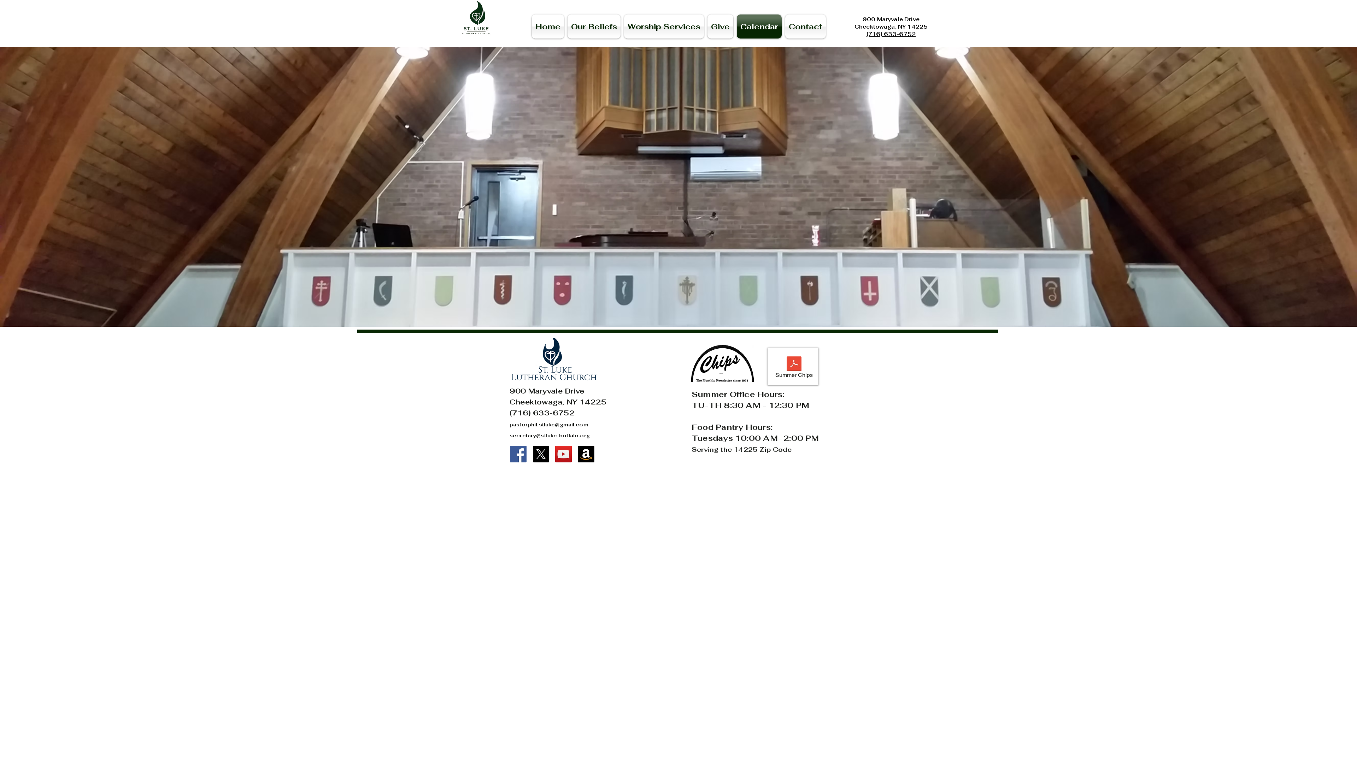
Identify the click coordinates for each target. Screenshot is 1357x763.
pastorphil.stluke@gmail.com (549, 424)
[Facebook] (518, 454)
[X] (541, 454)
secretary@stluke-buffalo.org (550, 435)
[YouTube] (563, 454)
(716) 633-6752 (891, 34)
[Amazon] (586, 454)
